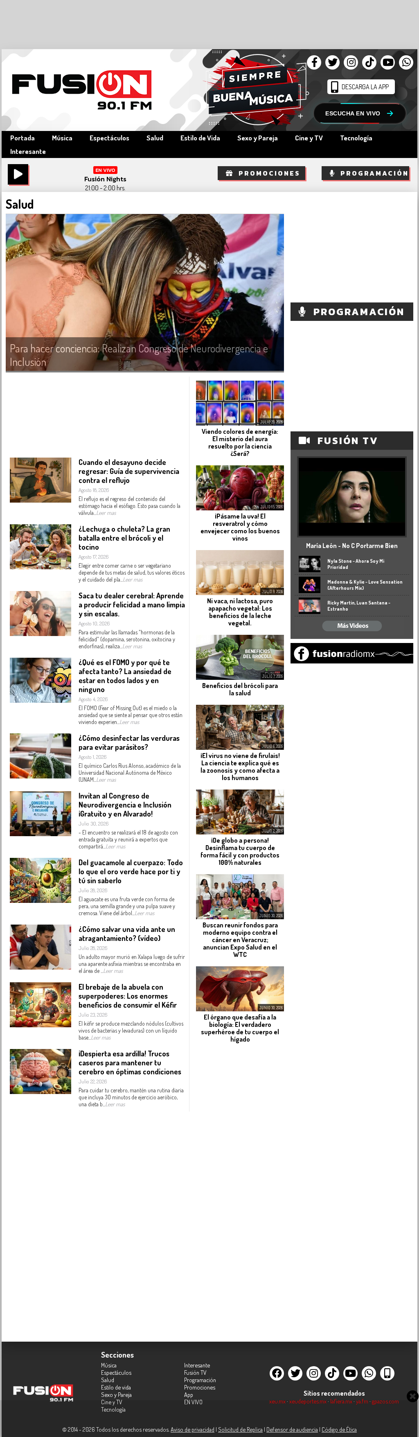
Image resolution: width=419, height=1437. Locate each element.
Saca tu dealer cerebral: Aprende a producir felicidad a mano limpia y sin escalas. (132, 604)
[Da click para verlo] (352, 533)
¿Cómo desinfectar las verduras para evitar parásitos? (129, 742)
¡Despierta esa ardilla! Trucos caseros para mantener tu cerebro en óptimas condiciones (130, 1062)
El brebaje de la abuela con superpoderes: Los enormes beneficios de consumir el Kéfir (128, 995)
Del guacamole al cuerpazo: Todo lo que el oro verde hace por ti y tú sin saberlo (131, 871)
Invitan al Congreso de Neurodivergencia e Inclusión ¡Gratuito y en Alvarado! (125, 804)
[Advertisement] (252, 1174)
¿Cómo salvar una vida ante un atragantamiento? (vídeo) (127, 934)
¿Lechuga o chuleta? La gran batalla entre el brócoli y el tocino (124, 537)
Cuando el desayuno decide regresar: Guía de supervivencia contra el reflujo (129, 471)
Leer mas (106, 512)
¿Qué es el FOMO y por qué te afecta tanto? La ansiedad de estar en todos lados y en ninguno (125, 676)
